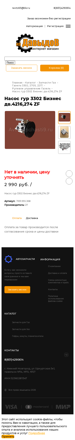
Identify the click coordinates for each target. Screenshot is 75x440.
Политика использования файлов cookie (56, 298)
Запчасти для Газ (21, 322)
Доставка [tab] (32, 218)
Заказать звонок (21, 67)
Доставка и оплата (57, 273)
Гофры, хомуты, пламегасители (27, 336)
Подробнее (36, 433)
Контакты (53, 289)
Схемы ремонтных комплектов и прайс (58, 281)
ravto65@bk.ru (21, 8)
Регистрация (55, 26)
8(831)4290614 (62, 8)
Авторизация (34, 26)
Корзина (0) (56, 67)
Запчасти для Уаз (21, 329)
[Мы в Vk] (66, 355)
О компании (54, 266)
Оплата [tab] (17, 218)
